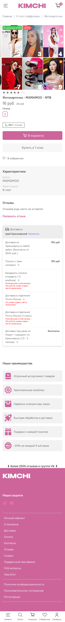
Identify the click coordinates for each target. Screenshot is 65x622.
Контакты (10, 543)
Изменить (33, 233)
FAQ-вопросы (12, 568)
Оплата (8, 537)
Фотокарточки (53, 16)
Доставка (10, 530)
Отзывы (9, 549)
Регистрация (12, 597)
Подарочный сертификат (19, 562)
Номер (6, 108)
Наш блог (10, 574)
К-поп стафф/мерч (28, 16)
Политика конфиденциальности (24, 584)
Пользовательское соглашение (24, 590)
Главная (7, 16)
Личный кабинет (14, 518)
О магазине (11, 524)
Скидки (8, 555)
